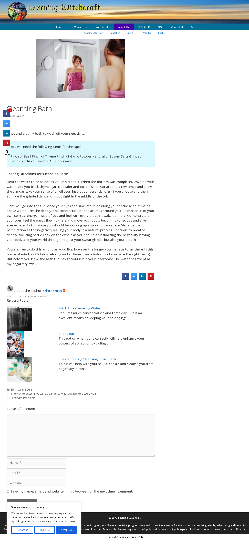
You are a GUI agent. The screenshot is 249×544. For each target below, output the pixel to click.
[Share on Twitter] (134, 278)
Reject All (44, 529)
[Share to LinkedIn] (142, 278)
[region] (44, 519)
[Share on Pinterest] (151, 278)
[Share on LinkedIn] (6, 135)
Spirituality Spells (22, 389)
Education (115, 32)
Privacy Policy (137, 537)
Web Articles (103, 27)
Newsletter (124, 27)
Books (161, 32)
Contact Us (177, 27)
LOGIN (160, 27)
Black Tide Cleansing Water (79, 308)
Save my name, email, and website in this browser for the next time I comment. (72, 491)
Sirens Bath (67, 333)
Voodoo (147, 32)
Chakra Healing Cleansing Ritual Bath (87, 359)
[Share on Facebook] (125, 278)
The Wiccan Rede (79, 27)
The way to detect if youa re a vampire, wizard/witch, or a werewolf (53, 393)
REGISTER (144, 27)
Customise (22, 529)
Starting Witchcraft (93, 32)
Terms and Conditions (116, 537)
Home (58, 27)
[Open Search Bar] (193, 27)
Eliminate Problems (23, 398)
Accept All (66, 529)
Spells (130, 32)
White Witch (53, 290)
